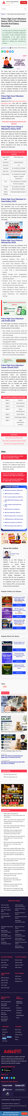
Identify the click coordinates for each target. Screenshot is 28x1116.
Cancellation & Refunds (8, 1105)
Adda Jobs (3, 962)
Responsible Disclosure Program (10, 1103)
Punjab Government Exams (20, 931)
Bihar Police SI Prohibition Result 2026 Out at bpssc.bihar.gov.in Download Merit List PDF (14, 864)
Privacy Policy (5, 1108)
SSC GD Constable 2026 (6, 910)
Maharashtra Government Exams (6, 931)
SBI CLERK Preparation (4, 1004)
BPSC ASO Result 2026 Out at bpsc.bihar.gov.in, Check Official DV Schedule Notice (12, 879)
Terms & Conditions (20, 1105)
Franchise (4, 1041)
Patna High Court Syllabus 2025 (14, 437)
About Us (4, 1029)
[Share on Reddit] (7, 51)
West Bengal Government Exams (6, 935)
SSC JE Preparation (6, 1010)
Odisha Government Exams (20, 909)
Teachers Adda (5, 960)
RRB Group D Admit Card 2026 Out (13, 522)
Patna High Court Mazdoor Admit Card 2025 (14, 440)
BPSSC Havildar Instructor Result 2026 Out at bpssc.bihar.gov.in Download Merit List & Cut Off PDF (14, 869)
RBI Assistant (4, 1016)
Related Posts (5, 693)
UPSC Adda (4, 967)
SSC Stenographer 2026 (6, 917)
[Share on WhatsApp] (2, 51)
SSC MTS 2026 (5, 913)
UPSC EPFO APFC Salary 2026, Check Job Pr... (13, 712)
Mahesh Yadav (5, 47)
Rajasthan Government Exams (21, 943)
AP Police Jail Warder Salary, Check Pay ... (11, 751)
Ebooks (17, 1037)
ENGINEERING (20, 1015)
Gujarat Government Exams (6, 939)
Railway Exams (19, 981)
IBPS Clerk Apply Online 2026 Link (13, 525)
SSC (17, 1005)
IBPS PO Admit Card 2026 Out (12, 509)
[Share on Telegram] (5, 51)
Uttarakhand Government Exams (20, 935)
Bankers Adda (18, 960)
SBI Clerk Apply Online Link (10, 774)
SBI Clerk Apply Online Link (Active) (14, 515)
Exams (3, 14)
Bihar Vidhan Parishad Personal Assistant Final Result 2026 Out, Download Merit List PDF (14, 854)
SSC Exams (18, 976)
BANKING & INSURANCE (19, 1002)
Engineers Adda (19, 965)
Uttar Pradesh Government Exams (20, 939)
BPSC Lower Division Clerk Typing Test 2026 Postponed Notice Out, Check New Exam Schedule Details (14, 821)
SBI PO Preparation (6, 1001)
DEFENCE (18, 1013)
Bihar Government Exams (19, 927)
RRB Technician (5, 977)
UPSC (17, 1017)
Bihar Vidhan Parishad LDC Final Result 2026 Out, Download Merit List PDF (14, 859)
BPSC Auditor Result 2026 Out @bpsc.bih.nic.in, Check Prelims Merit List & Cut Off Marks (14, 815)
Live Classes (18, 1032)
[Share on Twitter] (13, 51)
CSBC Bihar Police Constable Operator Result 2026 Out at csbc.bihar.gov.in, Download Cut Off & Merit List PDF (13, 832)
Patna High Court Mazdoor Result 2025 (14, 443)
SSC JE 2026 (4, 982)
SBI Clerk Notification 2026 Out (12, 512)
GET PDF (24, 1113)
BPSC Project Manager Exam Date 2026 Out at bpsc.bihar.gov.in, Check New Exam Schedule (14, 838)
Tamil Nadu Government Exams (20, 921)
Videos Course (18, 1034)
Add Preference (21, 360)
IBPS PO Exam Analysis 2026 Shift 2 (14, 490)
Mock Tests (18, 1029)
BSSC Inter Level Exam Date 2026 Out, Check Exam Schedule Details (13, 885)
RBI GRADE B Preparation (4, 1020)
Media (3, 1034)
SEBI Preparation (5, 1008)
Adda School (18, 967)
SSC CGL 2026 (5, 905)
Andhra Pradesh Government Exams (20, 905)
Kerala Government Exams (20, 913)
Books (16, 1039)
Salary (4, 686)
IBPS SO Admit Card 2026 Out (12, 493)
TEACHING (19, 1010)
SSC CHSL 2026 (5, 907)
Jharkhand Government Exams (6, 943)
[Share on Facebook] (10, 51)
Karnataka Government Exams (21, 917)
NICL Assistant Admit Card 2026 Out (14, 497)
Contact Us (5, 1032)
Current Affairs (4, 965)
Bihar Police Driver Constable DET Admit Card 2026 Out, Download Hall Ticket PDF (14, 889)
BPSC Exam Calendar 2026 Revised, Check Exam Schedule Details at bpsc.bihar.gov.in (14, 849)
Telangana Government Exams (7, 927)
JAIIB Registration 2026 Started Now (14, 519)
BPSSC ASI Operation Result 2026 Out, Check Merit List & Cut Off (13, 874)
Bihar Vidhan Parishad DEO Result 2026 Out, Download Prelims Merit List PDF (14, 826)
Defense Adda (18, 962)
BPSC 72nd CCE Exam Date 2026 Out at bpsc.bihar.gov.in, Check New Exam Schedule (13, 844)
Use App (24, 2)
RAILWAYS (19, 1008)
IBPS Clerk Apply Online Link (10, 777)
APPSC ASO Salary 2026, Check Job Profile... (12, 731)
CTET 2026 (4, 985)
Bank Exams (18, 978)
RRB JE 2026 (4, 980)
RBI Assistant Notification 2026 (19, 946)
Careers (6, 1037)
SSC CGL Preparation (4, 1013)
